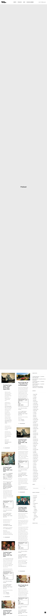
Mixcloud (22, 419)
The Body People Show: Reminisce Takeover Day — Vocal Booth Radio (22, 509)
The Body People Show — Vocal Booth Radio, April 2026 (7, 612)
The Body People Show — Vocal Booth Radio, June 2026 (7, 469)
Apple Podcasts (24, 411)
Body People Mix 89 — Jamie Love (23, 586)
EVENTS (14, 2)
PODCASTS (20, 2)
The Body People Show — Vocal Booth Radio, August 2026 (7, 387)
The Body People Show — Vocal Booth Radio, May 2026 (7, 554)
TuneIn (23, 413)
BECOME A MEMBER (30, 2)
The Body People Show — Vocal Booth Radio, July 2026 (22, 441)
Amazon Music (20, 412)
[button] (39, 2)
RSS (21, 476)
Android (24, 412)
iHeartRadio (20, 413)
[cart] (45, 2)
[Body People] (3, 2)
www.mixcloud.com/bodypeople (23, 489)
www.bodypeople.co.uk (6, 524)
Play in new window (24, 469)
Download (19, 409)
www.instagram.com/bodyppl (7, 525)
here (25, 561)
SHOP (24, 2)
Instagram (22, 420)
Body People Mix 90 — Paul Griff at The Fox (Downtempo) (23, 384)
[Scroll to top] (45, 612)
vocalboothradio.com (8, 528)
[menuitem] (15, 2)
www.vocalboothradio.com (22, 486)
